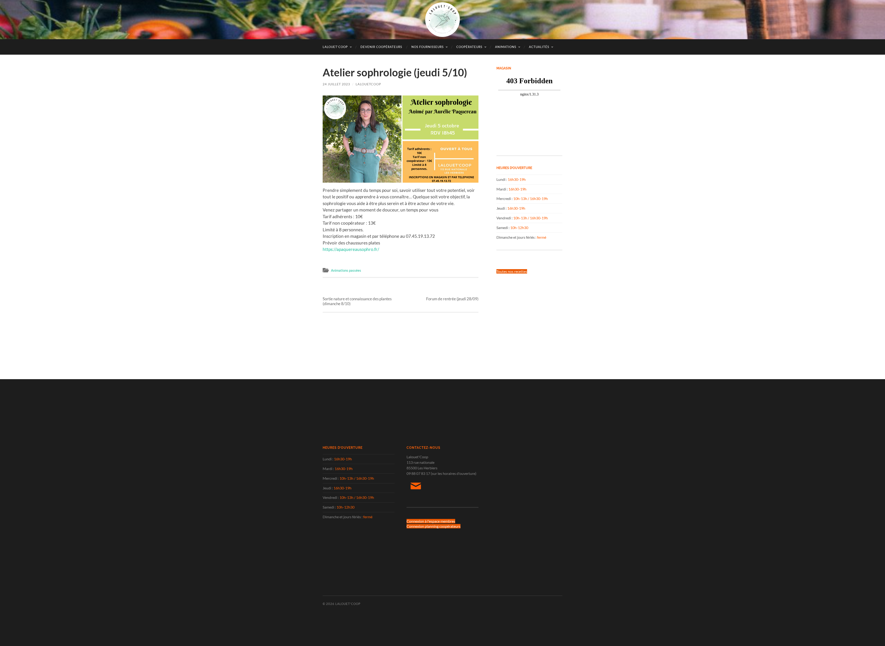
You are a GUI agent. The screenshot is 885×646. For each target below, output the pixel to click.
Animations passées (346, 270)
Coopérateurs (469, 47)
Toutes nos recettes (511, 271)
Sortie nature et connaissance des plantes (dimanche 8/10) (357, 297)
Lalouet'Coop (347, 604)
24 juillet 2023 (336, 84)
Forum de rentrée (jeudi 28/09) (452, 294)
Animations (505, 47)
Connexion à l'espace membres (431, 521)
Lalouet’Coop (335, 47)
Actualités (539, 47)
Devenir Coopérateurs (381, 47)
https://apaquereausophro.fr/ (351, 249)
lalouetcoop (368, 84)
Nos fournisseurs (427, 47)
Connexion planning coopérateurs (433, 526)
